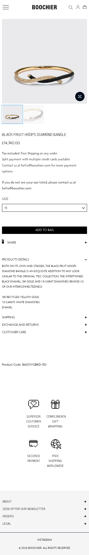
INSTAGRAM (44, 539)
